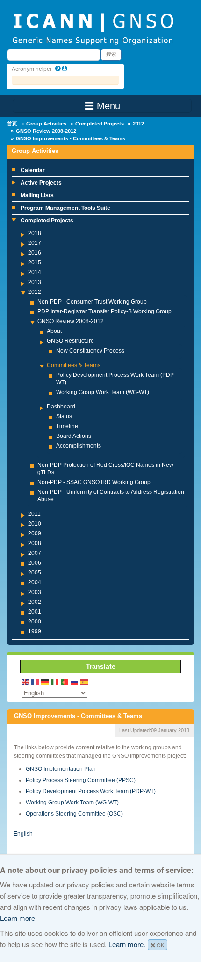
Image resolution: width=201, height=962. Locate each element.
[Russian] (75, 681)
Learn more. (18, 918)
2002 (34, 602)
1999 (34, 631)
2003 (34, 592)
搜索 (111, 54)
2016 (34, 252)
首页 (12, 123)
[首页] (93, 28)
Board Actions (73, 436)
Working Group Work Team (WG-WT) (102, 392)
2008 (34, 543)
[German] (45, 681)
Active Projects (41, 183)
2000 (34, 621)
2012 (138, 123)
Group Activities (46, 123)
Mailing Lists (37, 195)
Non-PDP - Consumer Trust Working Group (92, 301)
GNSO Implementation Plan (61, 769)
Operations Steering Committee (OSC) (74, 813)
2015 (34, 262)
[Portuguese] (65, 681)
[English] (26, 681)
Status (64, 416)
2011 (34, 514)
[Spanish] (84, 681)
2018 (34, 233)
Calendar (33, 170)
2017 (34, 243)
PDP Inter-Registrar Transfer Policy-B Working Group (104, 311)
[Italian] (55, 681)
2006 (34, 563)
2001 (34, 612)
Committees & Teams (73, 365)
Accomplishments (78, 446)
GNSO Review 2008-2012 (46, 131)
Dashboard (61, 406)
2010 (34, 523)
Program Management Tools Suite (65, 208)
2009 (34, 533)
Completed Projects (99, 123)
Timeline (67, 426)
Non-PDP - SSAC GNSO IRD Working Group (94, 482)
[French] (35, 681)
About (54, 331)
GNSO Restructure (70, 341)
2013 (34, 282)
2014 (34, 272)
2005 (34, 572)
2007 (34, 553)
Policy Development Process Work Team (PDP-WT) (91, 791)
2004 (34, 582)
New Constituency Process (90, 350)
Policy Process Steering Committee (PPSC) (81, 780)
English (23, 834)
